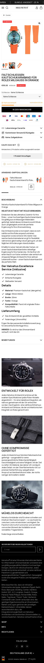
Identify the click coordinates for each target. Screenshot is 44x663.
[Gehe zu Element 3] (19, 65)
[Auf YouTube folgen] (27, 646)
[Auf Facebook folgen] (17, 646)
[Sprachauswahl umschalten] (3, 657)
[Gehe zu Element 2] (12, 65)
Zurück (8, 15)
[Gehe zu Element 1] (5, 65)
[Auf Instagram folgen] (22, 646)
